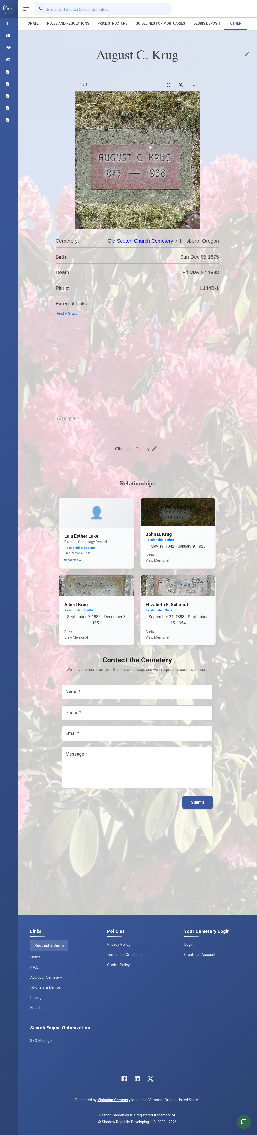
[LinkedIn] (137, 1079)
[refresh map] (61, 336)
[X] (150, 1079)
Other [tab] (235, 23)
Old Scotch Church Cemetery (140, 241)
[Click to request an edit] (247, 54)
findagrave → (72, 560)
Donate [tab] (32, 23)
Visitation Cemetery (114, 1100)
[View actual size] (181, 85)
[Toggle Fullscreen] (168, 85)
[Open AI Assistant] (244, 1122)
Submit (197, 802)
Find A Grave (67, 313)
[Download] (193, 85)
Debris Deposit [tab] (206, 23)
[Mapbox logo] (68, 419)
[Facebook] (124, 1079)
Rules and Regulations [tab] (68, 23)
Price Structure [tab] (112, 23)
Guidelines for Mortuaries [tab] (160, 23)
